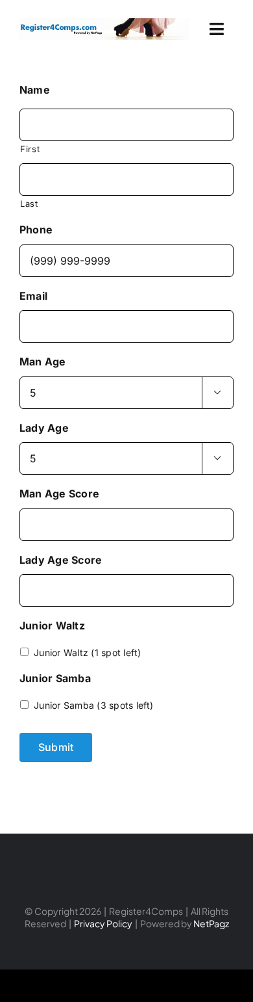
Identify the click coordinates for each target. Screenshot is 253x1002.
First (30, 149)
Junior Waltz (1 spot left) (87, 652)
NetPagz (211, 923)
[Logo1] (104, 23)
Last (29, 203)
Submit (55, 747)
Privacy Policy (103, 923)
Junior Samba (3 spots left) (93, 705)
